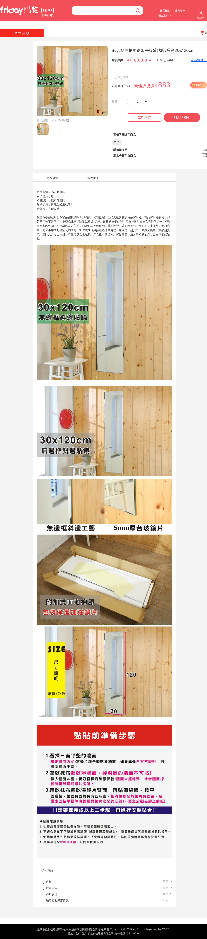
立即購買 (144, 117)
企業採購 (165, 10)
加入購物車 (182, 117)
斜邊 (116, 141)
